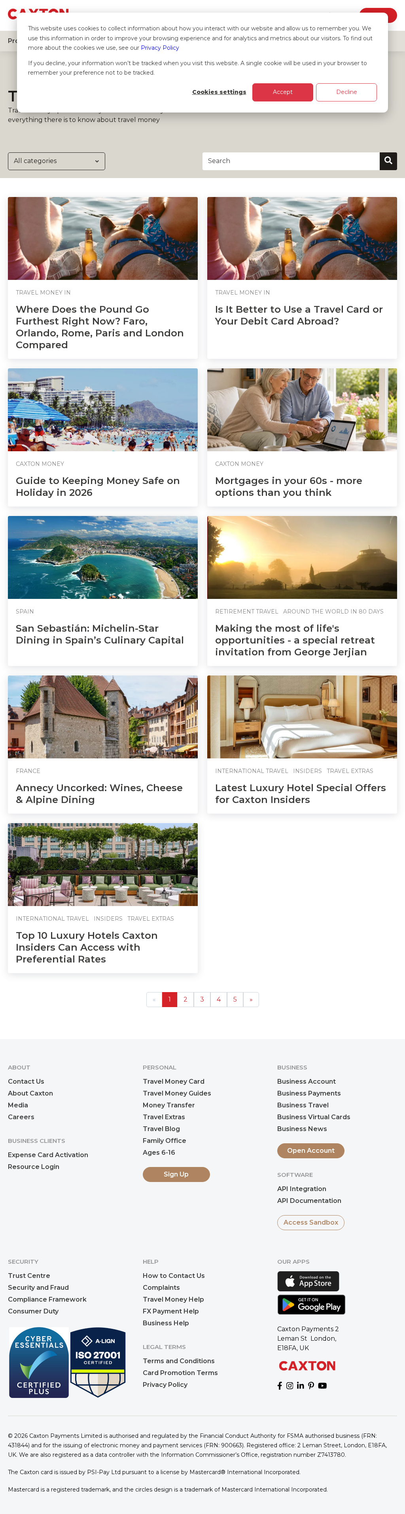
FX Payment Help (171, 1311)
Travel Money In (43, 292)
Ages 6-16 (159, 1152)
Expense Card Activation (48, 1155)
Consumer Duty (33, 1311)
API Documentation (309, 1200)
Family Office (164, 1140)
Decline (346, 92)
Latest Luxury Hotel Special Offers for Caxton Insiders (300, 793)
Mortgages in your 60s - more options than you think (288, 486)
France (28, 771)
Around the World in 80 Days (333, 611)
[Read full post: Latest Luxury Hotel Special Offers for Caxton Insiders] (302, 716)
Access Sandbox (311, 1222)
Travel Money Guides (177, 1093)
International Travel (251, 771)
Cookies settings (219, 92)
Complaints (161, 1287)
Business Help (166, 1323)
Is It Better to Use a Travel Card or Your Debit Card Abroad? (299, 315)
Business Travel (303, 1105)
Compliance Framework (47, 1299)
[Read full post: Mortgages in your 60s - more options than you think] (302, 409)
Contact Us (26, 1081)
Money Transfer (169, 1105)
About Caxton (30, 1093)
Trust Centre (29, 1275)
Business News (302, 1129)
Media (18, 1105)
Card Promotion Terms (180, 1373)
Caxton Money (40, 463)
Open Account (311, 1150)
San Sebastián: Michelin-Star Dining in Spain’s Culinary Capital (100, 634)
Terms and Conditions (179, 1361)
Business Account (306, 1081)
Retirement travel (246, 611)
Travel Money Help (173, 1299)
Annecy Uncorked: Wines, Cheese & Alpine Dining (99, 793)
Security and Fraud (38, 1287)
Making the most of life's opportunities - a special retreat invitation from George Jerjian (295, 640)
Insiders (307, 771)
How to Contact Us (174, 1275)
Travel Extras (350, 771)
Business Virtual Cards (313, 1117)
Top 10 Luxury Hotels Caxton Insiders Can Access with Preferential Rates (87, 947)
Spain (25, 611)
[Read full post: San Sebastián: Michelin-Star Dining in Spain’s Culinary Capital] (103, 557)
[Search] (388, 161)
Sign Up (176, 1174)
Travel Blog (161, 1129)
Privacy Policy (160, 47)
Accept (283, 92)
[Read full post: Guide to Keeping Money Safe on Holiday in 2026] (103, 409)
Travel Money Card (173, 1081)
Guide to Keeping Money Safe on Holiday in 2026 (98, 486)
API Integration (301, 1189)
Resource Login (33, 1167)
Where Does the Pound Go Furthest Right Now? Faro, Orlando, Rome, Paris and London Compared (100, 327)
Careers (21, 1117)
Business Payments (309, 1093)
